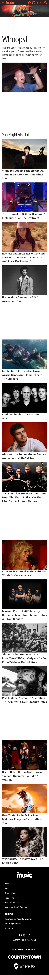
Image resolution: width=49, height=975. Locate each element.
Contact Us (9, 928)
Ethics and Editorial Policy (14, 902)
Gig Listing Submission (13, 923)
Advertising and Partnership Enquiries (18, 919)
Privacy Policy (10, 893)
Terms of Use (9, 898)
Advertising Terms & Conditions (16, 907)
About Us (8, 888)
